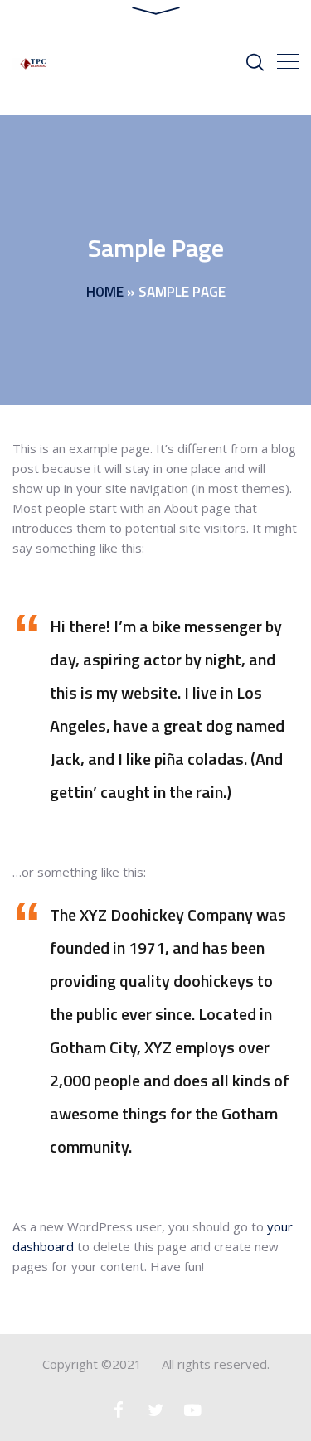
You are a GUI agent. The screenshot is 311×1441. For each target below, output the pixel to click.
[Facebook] (118, 1410)
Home (105, 291)
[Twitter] (155, 1410)
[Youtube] (192, 1410)
